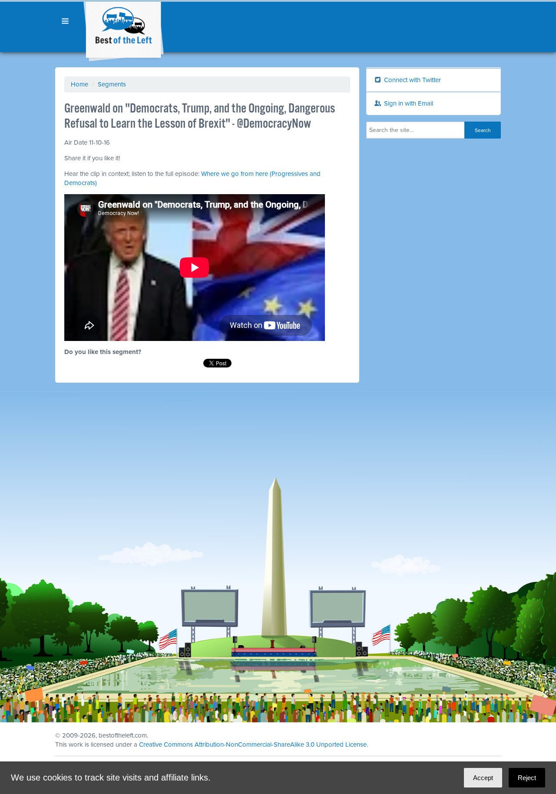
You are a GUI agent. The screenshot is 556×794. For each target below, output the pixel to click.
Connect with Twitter (411, 80)
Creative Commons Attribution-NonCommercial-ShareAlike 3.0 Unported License (253, 744)
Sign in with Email (407, 103)
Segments (112, 84)
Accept (483, 777)
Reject (527, 777)
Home (79, 84)
